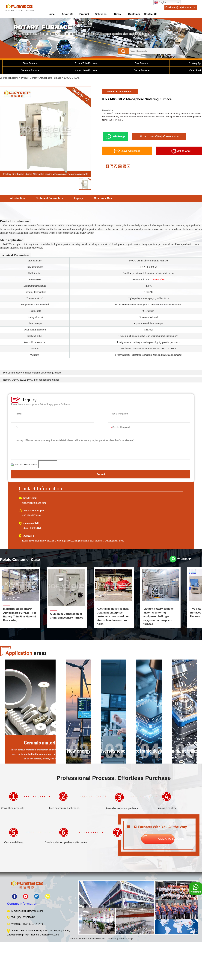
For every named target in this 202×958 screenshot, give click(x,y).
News (117, 14)
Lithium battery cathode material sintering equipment (34, 372)
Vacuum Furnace (30, 70)
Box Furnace (141, 63)
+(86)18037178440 (32, 528)
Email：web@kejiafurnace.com (159, 136)
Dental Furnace (141, 70)
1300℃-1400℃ (72, 77)
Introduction (17, 198)
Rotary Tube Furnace (86, 63)
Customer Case (103, 198)
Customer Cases (134, 15)
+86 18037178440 (31, 515)
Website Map (126, 938)
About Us (67, 14)
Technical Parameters (49, 198)
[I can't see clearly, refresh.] (24, 464)
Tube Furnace (30, 63)
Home (51, 14)
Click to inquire (171, 838)
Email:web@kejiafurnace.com (180, 7)
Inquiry (78, 198)
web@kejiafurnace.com (34, 502)
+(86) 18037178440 (25, 917)
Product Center (84, 15)
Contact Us (150, 14)
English (162, 2)
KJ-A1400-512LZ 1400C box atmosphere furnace (34, 379)
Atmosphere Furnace (86, 70)
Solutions (101, 14)
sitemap (112, 938)
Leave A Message (130, 151)
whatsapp (184, 559)
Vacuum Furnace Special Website (87, 938)
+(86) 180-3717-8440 (32, 924)
